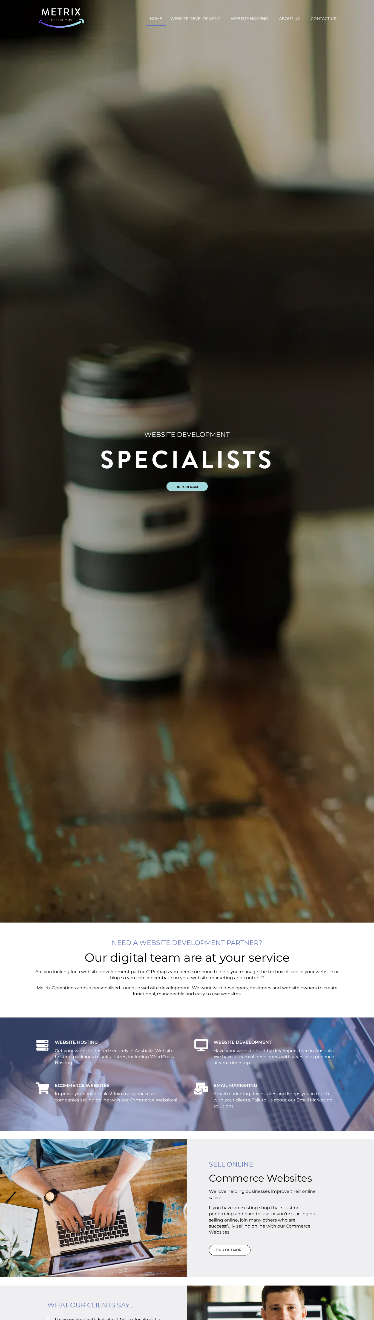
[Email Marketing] (201, 1089)
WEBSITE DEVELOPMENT (243, 1042)
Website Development (195, 18)
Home (156, 18)
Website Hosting (249, 18)
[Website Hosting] (42, 1045)
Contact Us (323, 18)
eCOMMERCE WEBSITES (82, 1085)
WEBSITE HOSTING (76, 1042)
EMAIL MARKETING (235, 1085)
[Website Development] (201, 1045)
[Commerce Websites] (42, 1089)
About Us (289, 18)
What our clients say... (90, 1305)
